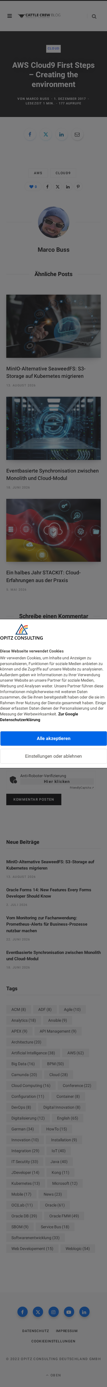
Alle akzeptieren (53, 738)
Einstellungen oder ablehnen (53, 756)
